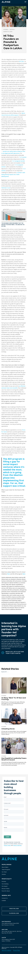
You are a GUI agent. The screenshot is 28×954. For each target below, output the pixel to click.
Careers (4, 874)
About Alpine (5, 867)
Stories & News (5, 888)
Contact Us (5, 898)
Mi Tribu (21, 61)
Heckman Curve (5, 188)
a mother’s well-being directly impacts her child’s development (13, 174)
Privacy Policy (7, 845)
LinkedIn (4, 900)
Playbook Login (14, 913)
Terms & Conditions (6, 950)
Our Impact (4, 886)
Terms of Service (17, 845)
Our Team (4, 872)
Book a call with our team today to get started (15, 652)
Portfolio (4, 881)
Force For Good (6, 891)
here (8, 574)
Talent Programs (6, 869)
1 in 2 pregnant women (18, 161)
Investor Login (14, 908)
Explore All (4, 671)
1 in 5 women (22, 157)
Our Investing (5, 884)
